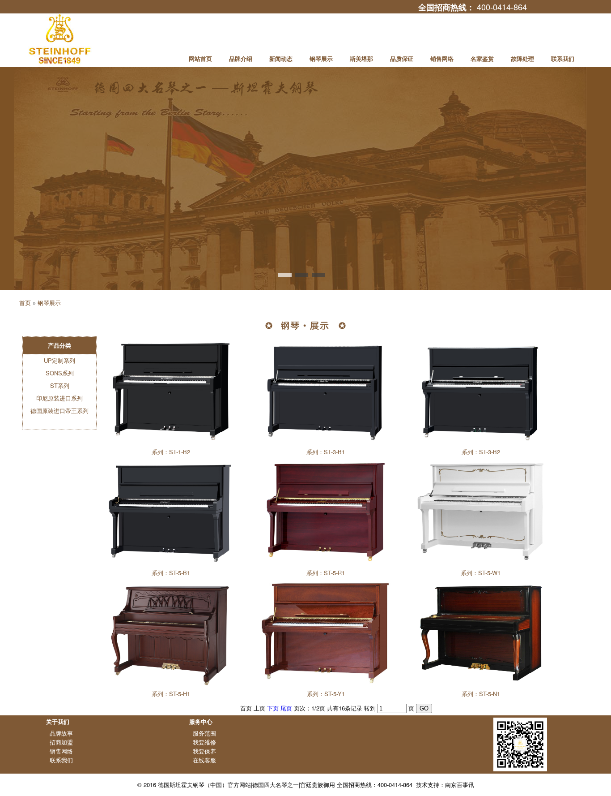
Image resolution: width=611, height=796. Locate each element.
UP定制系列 (59, 360)
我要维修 (204, 742)
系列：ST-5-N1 (481, 693)
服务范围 (204, 733)
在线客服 (204, 760)
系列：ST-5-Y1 (326, 693)
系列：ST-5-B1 (171, 572)
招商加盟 (61, 742)
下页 (273, 708)
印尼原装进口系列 (59, 398)
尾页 (286, 708)
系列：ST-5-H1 (171, 693)
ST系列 (59, 385)
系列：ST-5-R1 (325, 572)
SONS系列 (60, 373)
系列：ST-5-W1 (481, 572)
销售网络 (61, 751)
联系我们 (61, 760)
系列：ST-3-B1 (325, 451)
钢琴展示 (49, 302)
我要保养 (204, 751)
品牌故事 (61, 733)
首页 (25, 302)
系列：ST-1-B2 (171, 451)
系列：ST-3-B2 (481, 451)
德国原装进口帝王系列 (59, 410)
